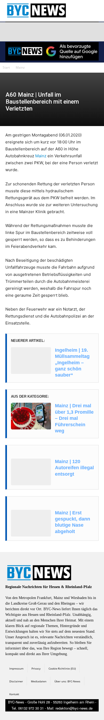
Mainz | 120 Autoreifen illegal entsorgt (74, 468)
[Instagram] (23, 32)
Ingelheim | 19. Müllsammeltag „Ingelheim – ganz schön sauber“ (72, 362)
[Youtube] (74, 32)
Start (6, 67)
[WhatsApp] (61, 32)
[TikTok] (48, 32)
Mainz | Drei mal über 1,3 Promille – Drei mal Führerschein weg (74, 418)
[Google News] (86, 32)
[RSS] (36, 32)
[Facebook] (10, 32)
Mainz (20, 67)
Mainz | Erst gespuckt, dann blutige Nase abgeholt (72, 522)
